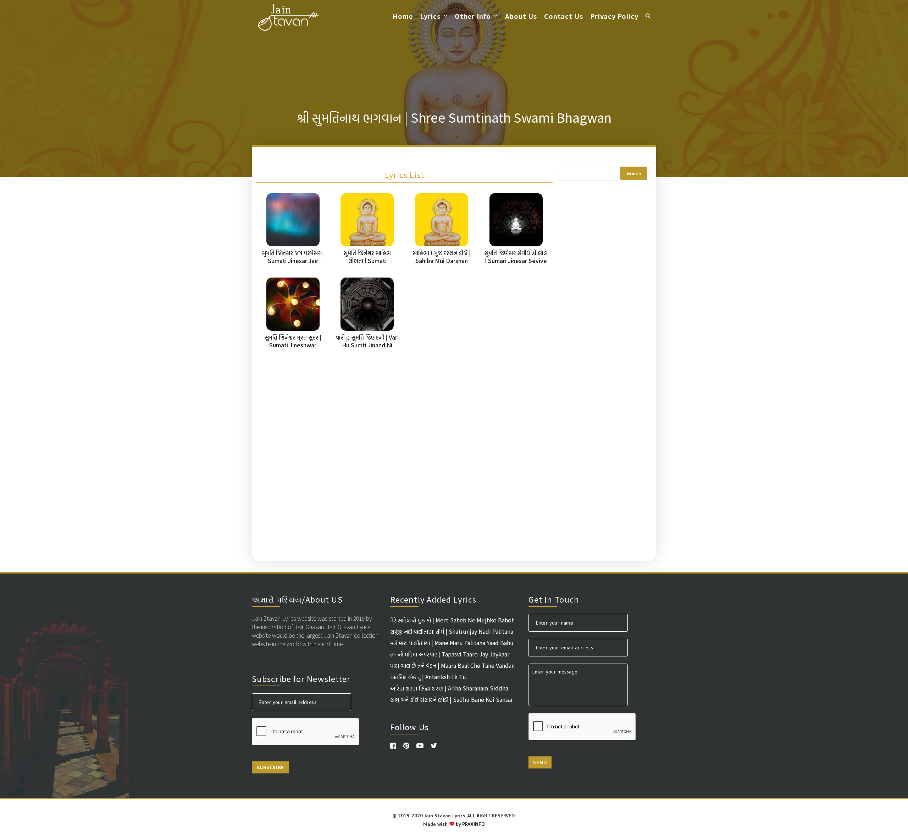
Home (403, 16)
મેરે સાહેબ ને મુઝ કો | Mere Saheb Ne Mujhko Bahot (452, 620)
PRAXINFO (473, 824)
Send (540, 762)
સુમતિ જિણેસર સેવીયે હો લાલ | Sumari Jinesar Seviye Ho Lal (516, 260)
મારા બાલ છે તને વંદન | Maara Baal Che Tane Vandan (452, 665)
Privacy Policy (614, 16)
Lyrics (430, 16)
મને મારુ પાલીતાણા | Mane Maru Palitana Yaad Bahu (452, 642)
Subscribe (270, 767)
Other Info (473, 16)
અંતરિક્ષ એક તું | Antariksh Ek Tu (428, 676)
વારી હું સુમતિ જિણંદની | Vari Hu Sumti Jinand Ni (367, 341)
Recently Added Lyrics (433, 599)
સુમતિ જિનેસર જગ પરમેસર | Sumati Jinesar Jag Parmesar (293, 260)
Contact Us (563, 16)
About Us (521, 16)
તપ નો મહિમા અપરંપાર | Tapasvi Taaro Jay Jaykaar (449, 654)
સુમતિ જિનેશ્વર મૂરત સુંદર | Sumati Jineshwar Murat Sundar (293, 345)
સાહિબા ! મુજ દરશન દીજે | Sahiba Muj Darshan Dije (442, 260)
